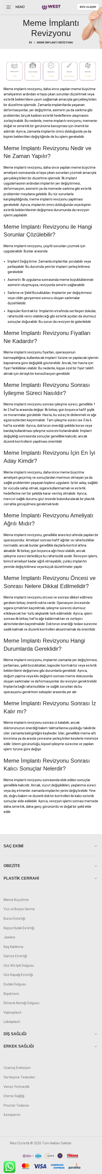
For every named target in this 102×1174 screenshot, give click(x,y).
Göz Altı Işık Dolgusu (19, 965)
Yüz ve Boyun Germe (19, 909)
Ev (30, 42)
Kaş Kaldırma (13, 947)
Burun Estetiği (14, 918)
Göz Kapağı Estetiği (18, 975)
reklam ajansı (82, 1143)
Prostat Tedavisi (16, 1105)
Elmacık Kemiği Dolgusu (21, 1003)
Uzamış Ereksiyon (17, 1068)
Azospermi (12, 1115)
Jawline (9, 937)
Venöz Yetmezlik (16, 1087)
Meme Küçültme (16, 900)
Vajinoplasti (12, 1012)
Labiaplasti (12, 1022)
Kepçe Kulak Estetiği (19, 928)
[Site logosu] (51, 7)
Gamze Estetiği (15, 956)
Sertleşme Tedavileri (19, 1077)
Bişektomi (11, 994)
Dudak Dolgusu (15, 984)
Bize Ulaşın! (88, 7)
